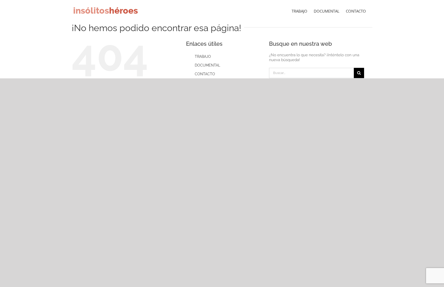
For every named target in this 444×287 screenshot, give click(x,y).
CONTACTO (205, 74)
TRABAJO (203, 56)
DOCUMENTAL (207, 65)
